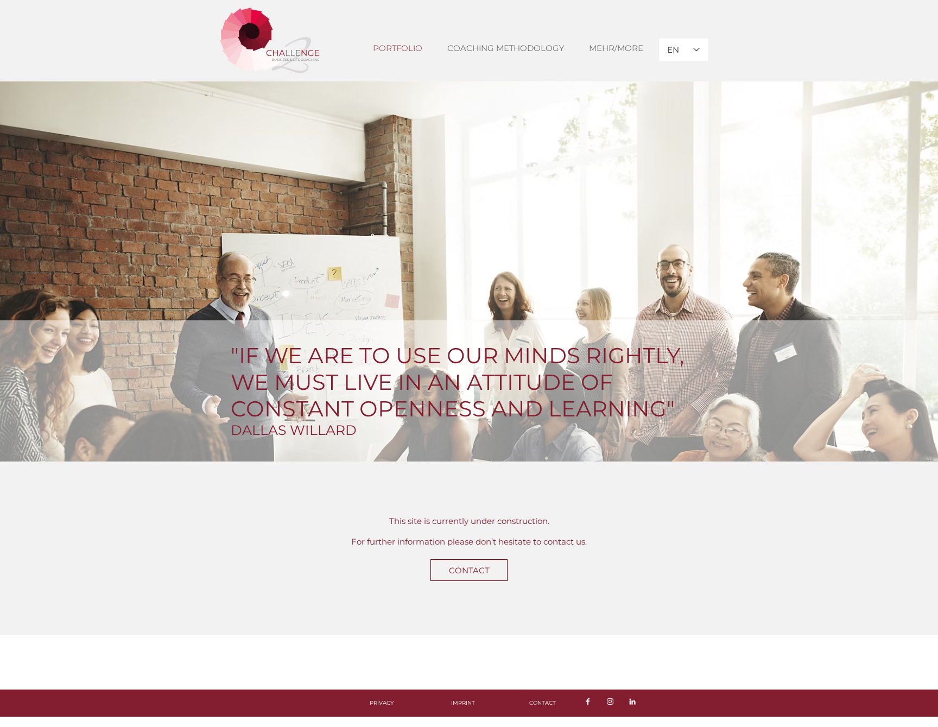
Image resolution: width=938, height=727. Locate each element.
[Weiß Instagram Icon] (610, 701)
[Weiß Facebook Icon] (588, 701)
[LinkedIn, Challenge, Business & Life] (632, 701)
